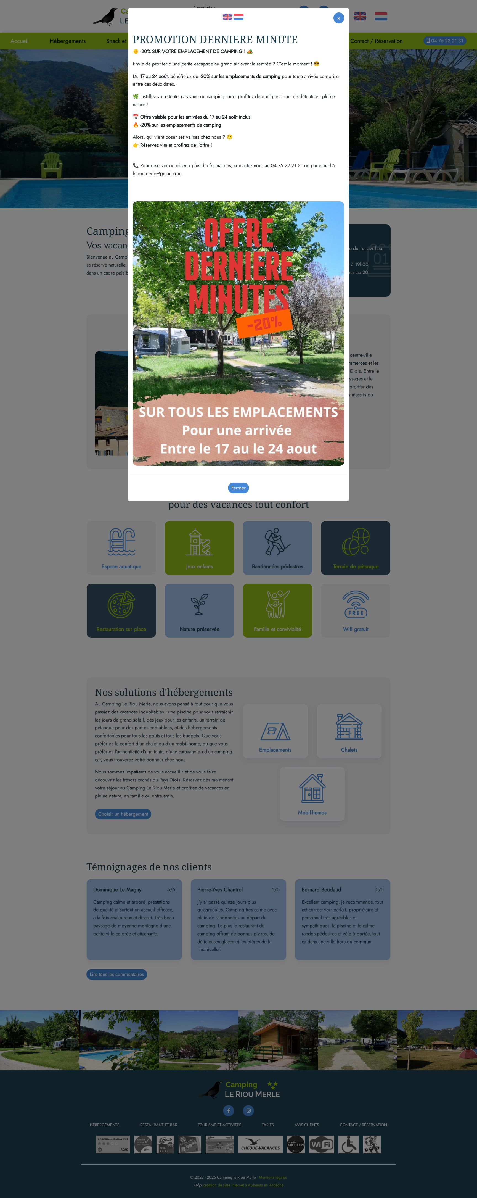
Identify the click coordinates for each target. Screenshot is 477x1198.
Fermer (238, 487)
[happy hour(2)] (238, 333)
